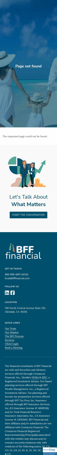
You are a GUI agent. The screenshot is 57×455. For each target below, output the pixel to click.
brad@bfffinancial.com (17, 278)
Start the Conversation (28, 214)
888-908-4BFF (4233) (16, 274)
